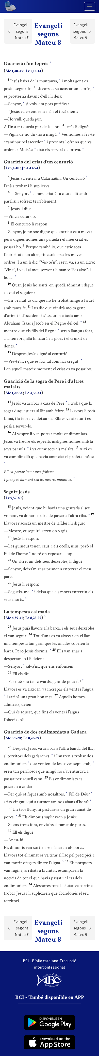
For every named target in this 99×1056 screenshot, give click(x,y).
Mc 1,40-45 (14, 71)
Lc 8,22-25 (33, 618)
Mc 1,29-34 (14, 393)
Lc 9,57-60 (14, 498)
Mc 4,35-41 (14, 618)
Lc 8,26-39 (31, 738)
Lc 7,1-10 (12, 168)
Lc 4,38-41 (33, 393)
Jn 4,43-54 (30, 168)
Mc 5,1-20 (13, 738)
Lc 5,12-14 (33, 71)
